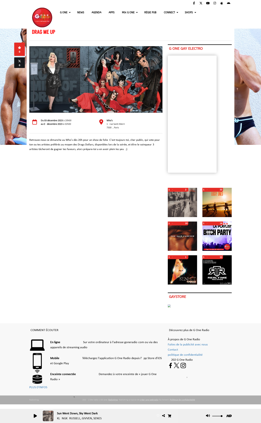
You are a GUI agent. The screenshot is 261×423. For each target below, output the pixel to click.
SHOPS (189, 12)
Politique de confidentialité (182, 400)
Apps (112, 12)
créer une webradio (149, 400)
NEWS (80, 12)
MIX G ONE (128, 12)
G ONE (63, 12)
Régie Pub (150, 12)
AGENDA (96, 12)
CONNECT (169, 12)
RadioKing (113, 400)
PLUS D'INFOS (38, 387)
